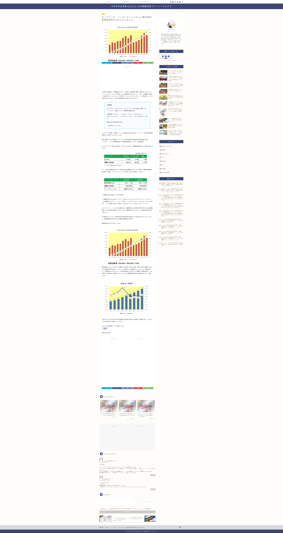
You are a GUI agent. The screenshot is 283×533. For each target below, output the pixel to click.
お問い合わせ (126, 1)
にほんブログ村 (106, 332)
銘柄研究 (163, 150)
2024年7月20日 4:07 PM (104, 480)
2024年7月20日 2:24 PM (104, 462)
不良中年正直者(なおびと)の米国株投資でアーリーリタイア (141, 6)
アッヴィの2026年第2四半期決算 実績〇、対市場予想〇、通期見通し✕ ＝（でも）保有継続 (172, 221)
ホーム (108, 1)
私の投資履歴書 (165, 172)
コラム (163, 157)
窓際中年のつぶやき (166, 146)
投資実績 (163, 161)
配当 (103, 14)
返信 (154, 475)
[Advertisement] (127, 78)
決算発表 (163, 168)
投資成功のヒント (166, 153)
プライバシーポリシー (144, 1)
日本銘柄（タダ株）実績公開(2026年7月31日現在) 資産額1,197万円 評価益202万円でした (172, 184)
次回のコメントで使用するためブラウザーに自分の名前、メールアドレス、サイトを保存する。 (126, 508)
